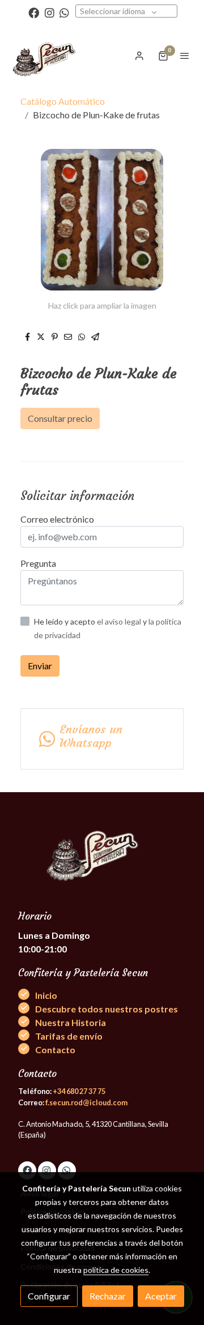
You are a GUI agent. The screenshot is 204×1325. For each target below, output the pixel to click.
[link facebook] (33, 12)
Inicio (46, 995)
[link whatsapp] (64, 12)
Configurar (49, 1295)
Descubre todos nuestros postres (106, 1008)
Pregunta (38, 563)
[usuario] (139, 55)
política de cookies (115, 1270)
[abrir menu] (185, 55)
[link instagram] (49, 12)
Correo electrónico (57, 519)
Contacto (55, 1049)
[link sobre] (102, 857)
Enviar (40, 665)
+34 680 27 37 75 (79, 1091)
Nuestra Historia (70, 1022)
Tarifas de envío (69, 1036)
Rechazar (108, 1295)
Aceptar (161, 1295)
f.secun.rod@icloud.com (86, 1102)
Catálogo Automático (62, 101)
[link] (45, 55)
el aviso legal (120, 621)
